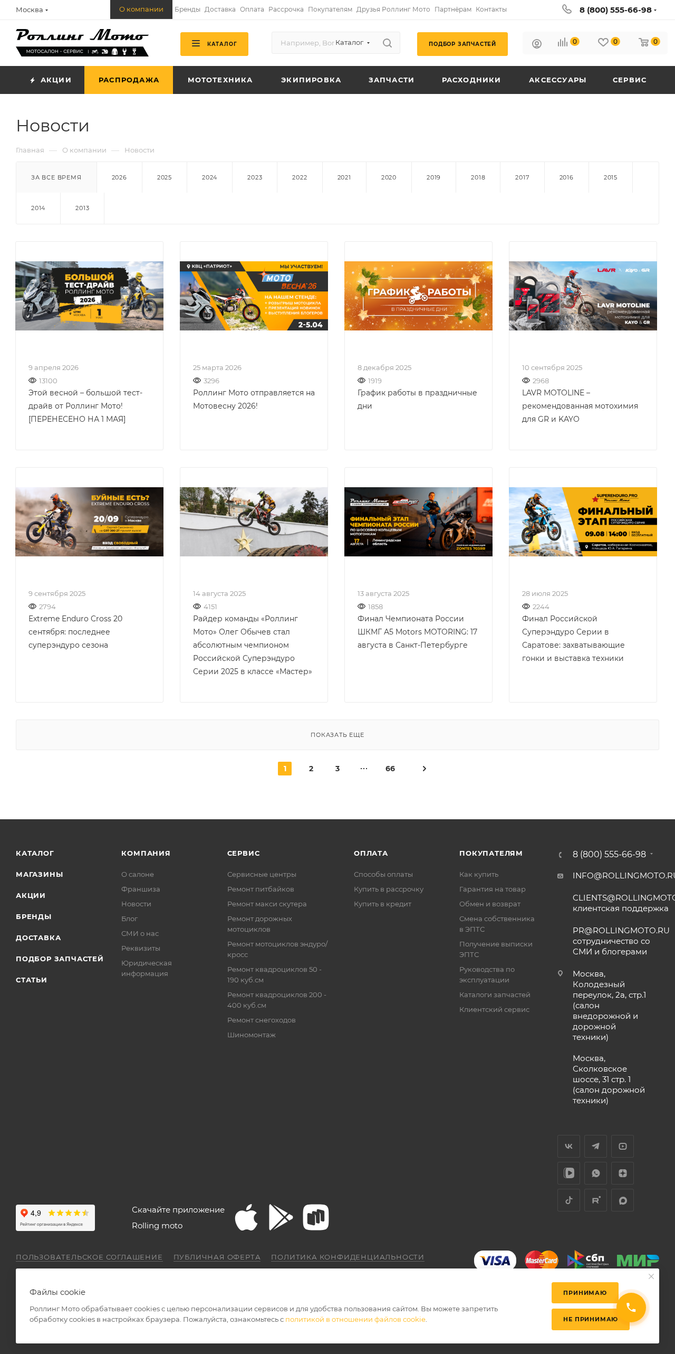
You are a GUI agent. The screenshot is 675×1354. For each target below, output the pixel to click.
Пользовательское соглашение (89, 1257)
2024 (209, 177)
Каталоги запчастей (495, 994)
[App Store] (246, 1217)
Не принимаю (590, 1319)
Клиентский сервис (494, 1009)
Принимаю (584, 1292)
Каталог (35, 853)
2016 (567, 177)
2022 (299, 177)
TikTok (568, 1200)
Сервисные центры (261, 874)
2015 (611, 177)
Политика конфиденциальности (348, 1257)
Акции (31, 895)
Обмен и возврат (489, 903)
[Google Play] (281, 1217)
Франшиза (140, 889)
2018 (478, 177)
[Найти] (387, 43)
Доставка (38, 937)
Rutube (595, 1200)
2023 (254, 177)
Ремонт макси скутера (267, 903)
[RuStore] (316, 1217)
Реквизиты (140, 948)
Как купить (478, 874)
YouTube (622, 1146)
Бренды (34, 916)
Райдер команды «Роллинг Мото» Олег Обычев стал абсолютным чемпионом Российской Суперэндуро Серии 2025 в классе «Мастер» (252, 645)
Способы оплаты (383, 874)
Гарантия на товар (492, 889)
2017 (522, 177)
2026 (119, 177)
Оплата (371, 853)
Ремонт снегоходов (261, 1020)
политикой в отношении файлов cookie (355, 1319)
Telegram (595, 1146)
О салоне (137, 874)
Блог (129, 918)
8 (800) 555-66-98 (616, 10)
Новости (136, 903)
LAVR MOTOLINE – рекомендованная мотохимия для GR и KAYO (580, 406)
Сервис (243, 853)
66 (390, 768)
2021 (344, 177)
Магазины (39, 874)
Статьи (31, 980)
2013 (82, 208)
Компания (145, 853)
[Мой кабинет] (537, 45)
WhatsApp (595, 1173)
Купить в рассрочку (388, 889)
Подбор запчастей (60, 958)
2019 (434, 177)
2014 (38, 208)
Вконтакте (568, 1146)
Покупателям (491, 853)
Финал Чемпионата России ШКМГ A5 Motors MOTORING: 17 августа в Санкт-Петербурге (417, 632)
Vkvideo (568, 1173)
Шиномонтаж (251, 1034)
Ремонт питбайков (260, 889)
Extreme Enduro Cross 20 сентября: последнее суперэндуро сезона (75, 632)
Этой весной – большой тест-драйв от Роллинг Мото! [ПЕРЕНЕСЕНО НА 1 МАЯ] (85, 406)
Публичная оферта (217, 1257)
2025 (164, 177)
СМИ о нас (140, 933)
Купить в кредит (382, 903)
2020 (389, 177)
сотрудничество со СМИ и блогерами (621, 941)
